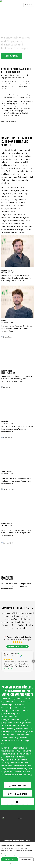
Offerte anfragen (19, 793)
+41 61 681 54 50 (19, 785)
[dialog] (17, 854)
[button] (17, 864)
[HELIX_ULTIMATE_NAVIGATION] (21, 4)
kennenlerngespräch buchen (17, 804)
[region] (17, 31)
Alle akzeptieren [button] (9, 859)
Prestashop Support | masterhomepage (18, 101)
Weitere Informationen (11, 856)
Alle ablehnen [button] (26, 859)
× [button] (33, 844)
